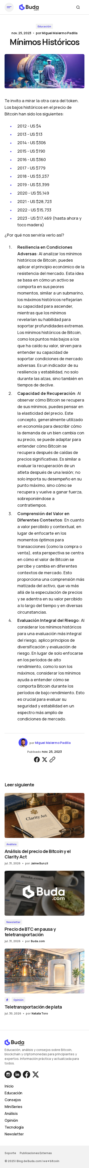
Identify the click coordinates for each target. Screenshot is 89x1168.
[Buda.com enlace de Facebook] (26, 1074)
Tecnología (14, 1127)
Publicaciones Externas (36, 1153)
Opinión (18, 999)
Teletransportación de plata (33, 1007)
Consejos (13, 1099)
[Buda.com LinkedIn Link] (9, 1074)
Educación (44, 26)
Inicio (9, 1086)
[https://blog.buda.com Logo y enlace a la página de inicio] (29, 7)
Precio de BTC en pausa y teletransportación (30, 932)
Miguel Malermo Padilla (60, 33)
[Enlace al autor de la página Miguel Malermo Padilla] (23, 742)
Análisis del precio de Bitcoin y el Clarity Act (38, 854)
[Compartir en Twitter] (44, 759)
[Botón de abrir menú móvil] (9, 7)
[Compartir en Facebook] (36, 759)
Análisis (11, 844)
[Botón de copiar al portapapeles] (52, 759)
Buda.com (38, 941)
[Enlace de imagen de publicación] (44, 815)
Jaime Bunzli (39, 863)
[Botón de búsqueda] (78, 7)
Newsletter (13, 922)
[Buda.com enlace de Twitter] (35, 1074)
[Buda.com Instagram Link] (17, 1074)
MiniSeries (13, 1106)
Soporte (10, 1153)
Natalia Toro (39, 1013)
